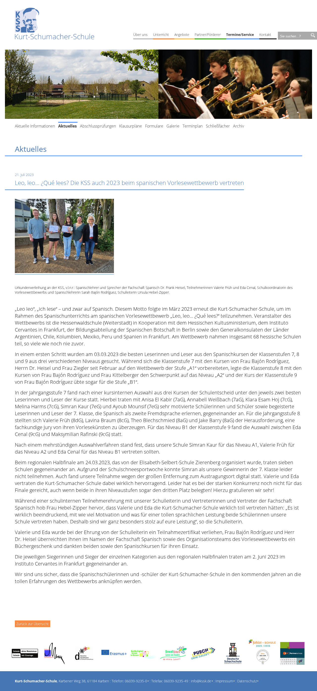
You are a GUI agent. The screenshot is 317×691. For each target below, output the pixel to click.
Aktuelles (67, 126)
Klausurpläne (130, 126)
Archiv (238, 126)
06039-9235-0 (136, 681)
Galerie (172, 126)
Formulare (154, 126)
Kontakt (265, 34)
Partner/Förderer (208, 34)
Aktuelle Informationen (35, 126)
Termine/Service (240, 34)
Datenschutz (247, 681)
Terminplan (193, 126)
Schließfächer (218, 126)
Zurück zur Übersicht (32, 623)
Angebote (181, 34)
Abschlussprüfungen (98, 126)
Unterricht (161, 34)
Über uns (140, 34)
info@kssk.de (201, 681)
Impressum (224, 681)
